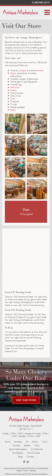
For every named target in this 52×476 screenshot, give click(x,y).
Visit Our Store (26, 400)
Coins (44, 441)
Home (7, 441)
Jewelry (13, 90)
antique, (22, 70)
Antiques (18, 441)
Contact (30, 456)
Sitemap (32, 470)
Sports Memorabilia (18, 449)
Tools (12, 98)
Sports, (13, 73)
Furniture (16, 445)
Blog (20, 456)
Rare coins (15, 87)
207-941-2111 (42, 2)
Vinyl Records (37, 449)
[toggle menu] (47, 12)
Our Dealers (17, 453)
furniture (40, 70)
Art (27, 441)
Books (13, 109)
